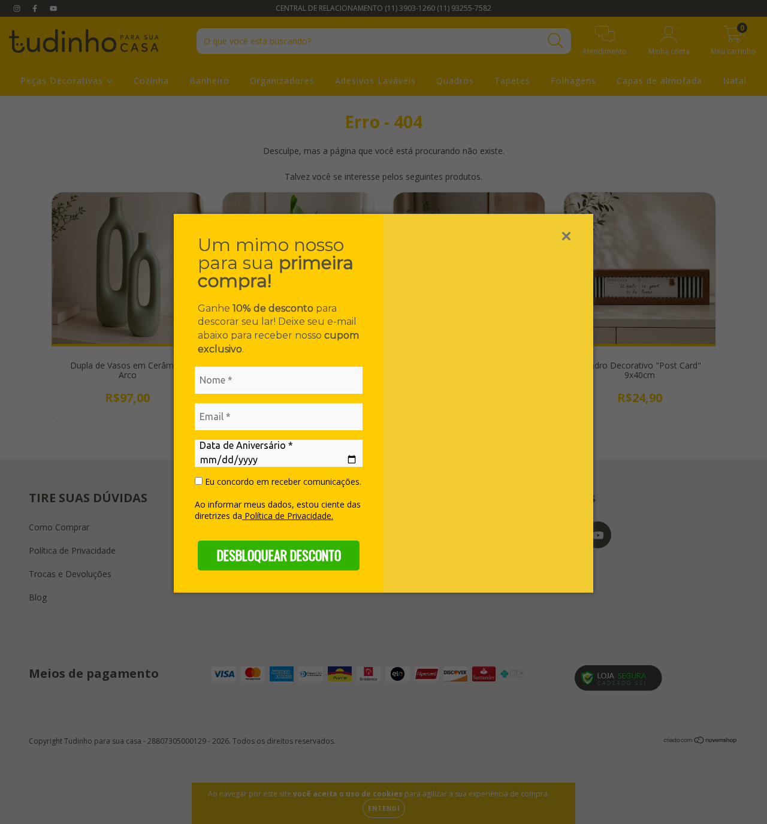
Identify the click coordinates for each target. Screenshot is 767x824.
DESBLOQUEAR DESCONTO (279, 555)
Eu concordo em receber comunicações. (282, 481)
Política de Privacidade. (287, 515)
